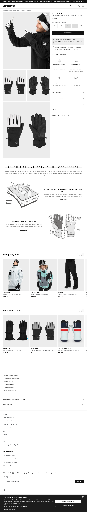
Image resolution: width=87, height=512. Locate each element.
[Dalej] (82, 254)
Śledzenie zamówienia (9, 421)
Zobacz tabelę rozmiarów (60, 115)
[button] (29, 507)
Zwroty (5, 414)
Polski (7, 490)
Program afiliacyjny (8, 417)
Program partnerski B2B (10, 424)
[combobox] (83, 497)
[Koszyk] (75, 6)
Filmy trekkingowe (9, 465)
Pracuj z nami (7, 427)
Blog (4, 441)
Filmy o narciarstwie (10, 459)
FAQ (4, 431)
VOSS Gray (35, 348)
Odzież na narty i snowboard (14, 400)
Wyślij (79, 481)
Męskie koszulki (8, 381)
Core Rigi (6, 348)
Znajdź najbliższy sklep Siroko (11, 445)
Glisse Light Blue (65, 348)
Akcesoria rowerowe (10, 390)
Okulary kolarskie (9, 387)
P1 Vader (61, 292)
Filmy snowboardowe (10, 462)
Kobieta (7, 481)
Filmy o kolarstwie (9, 455)
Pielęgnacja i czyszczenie (60, 104)
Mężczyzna (16, 481)
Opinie (54, 109)
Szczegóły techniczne (59, 54)
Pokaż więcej (63, 199)
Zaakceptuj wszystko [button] (68, 501)
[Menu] (82, 6)
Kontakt (5, 438)
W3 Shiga (6, 292)
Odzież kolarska (9, 372)
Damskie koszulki (9, 384)
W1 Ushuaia (35, 292)
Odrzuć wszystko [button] (68, 505)
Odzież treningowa (10, 395)
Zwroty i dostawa (57, 98)
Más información (8, 505)
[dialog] (43, 503)
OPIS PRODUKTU (56, 92)
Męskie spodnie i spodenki (12, 375)
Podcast (5, 434)
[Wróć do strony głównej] (9, 6)
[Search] (71, 6)
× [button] (85, 496)
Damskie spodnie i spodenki (12, 378)
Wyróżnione (7, 404)
